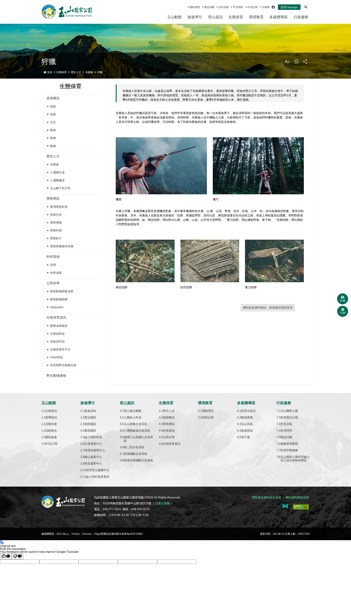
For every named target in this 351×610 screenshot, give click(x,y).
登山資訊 (215, 17)
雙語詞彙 (209, 7)
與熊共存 (56, 214)
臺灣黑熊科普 (59, 206)
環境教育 (256, 17)
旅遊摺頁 (247, 430)
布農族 (89, 72)
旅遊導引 (195, 17)
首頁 (49, 72)
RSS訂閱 (51, 443)
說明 (53, 264)
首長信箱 (223, 7)
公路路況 (51, 410)
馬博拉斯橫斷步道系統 (138, 460)
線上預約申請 (93, 437)
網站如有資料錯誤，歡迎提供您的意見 (268, 307)
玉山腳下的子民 (60, 188)
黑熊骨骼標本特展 (61, 246)
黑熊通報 (56, 222)
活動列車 (51, 424)
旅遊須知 (90, 410)
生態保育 (236, 17)
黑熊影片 (56, 238)
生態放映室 (57, 333)
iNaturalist (56, 307)
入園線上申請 (132, 417)
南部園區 (90, 424)
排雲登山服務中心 (98, 470)
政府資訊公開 (289, 417)
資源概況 (53, 98)
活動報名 (51, 430)
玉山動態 (174, 17)
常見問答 (238, 7)
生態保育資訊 (56, 317)
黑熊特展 (56, 230)
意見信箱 (286, 424)
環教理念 (208, 410)
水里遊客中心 (93, 443)
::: (185, 5)
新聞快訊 (51, 417)
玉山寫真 (247, 424)
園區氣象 (51, 437)
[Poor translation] (17, 556)
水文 (53, 122)
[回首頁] (67, 11)
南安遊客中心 (93, 463)
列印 (296, 62)
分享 (305, 62)
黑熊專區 (53, 198)
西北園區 (90, 417)
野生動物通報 (56, 375)
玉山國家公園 (289, 410)
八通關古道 (57, 172)
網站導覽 (195, 7)
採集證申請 (57, 341)
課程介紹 (208, 417)
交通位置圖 (162, 503)
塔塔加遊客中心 (94, 450)
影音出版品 (248, 410)
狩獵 (99, 72)
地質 (53, 114)
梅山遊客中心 (93, 456)
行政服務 (301, 17)
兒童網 (265, 7)
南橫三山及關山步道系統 (138, 439)
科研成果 (56, 272)
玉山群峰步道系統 (135, 424)
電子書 (245, 437)
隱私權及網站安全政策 (266, 497)
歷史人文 (76, 72)
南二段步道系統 (134, 447)
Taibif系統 (56, 357)
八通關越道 (57, 180)
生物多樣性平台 (60, 349)
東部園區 (90, 430)
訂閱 (252, 7)
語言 (289, 7)
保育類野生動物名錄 (63, 365)
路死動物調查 (59, 299)
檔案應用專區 (289, 443)
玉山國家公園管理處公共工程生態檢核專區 (295, 458)
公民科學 (53, 283)
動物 (53, 146)
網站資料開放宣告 (297, 497)
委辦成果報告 (59, 325)
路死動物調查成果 (61, 291)
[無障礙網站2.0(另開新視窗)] (301, 507)
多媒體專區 (278, 17)
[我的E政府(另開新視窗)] (285, 507)
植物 (53, 137)
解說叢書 (247, 417)
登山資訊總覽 (132, 410)
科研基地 (53, 256)
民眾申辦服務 (289, 450)
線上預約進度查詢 (97, 476)
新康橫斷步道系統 (135, 453)
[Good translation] (6, 556)
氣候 (53, 130)
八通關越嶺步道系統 (137, 430)
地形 (53, 106)
